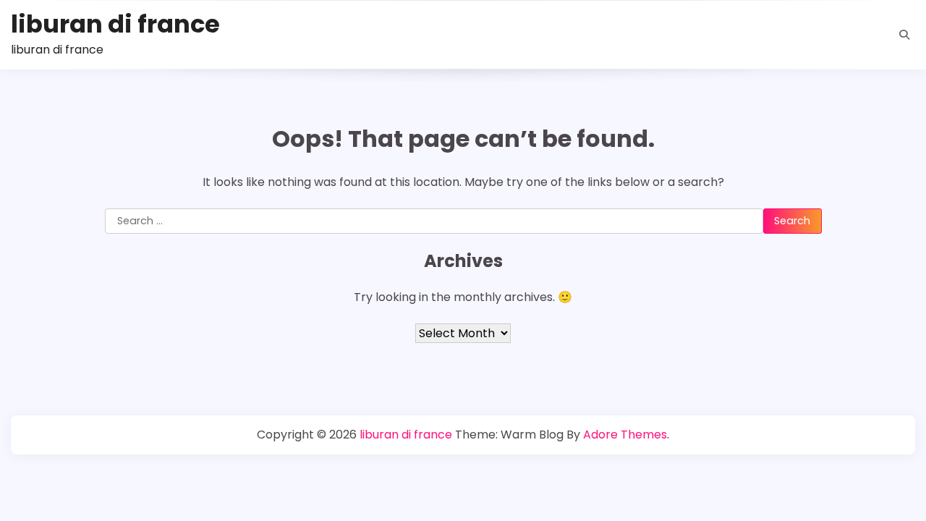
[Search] (904, 35)
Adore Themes (625, 434)
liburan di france (115, 24)
